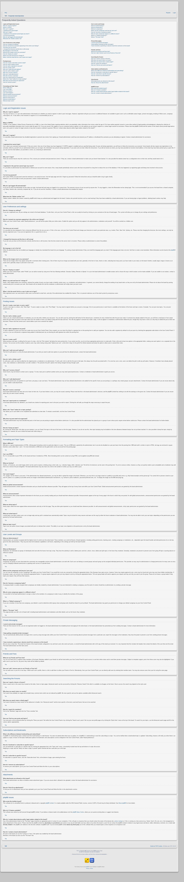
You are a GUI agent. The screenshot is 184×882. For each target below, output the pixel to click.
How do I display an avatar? (10, 54)
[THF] (24, 6)
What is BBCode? (7, 87)
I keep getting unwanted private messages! (102, 44)
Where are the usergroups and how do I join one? (104, 30)
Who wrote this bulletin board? (99, 88)
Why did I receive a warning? (10, 75)
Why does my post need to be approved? (13, 80)
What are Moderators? (97, 27)
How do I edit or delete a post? (11, 64)
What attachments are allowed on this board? (103, 81)
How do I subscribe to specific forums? (101, 74)
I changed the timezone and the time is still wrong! (16, 49)
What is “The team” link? (97, 37)
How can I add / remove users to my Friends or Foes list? (105, 53)
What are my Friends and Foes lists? (100, 51)
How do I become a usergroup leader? (101, 32)
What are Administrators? (97, 25)
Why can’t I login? (7, 32)
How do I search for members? (99, 63)
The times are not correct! (9, 47)
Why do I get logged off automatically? (13, 37)
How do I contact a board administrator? (101, 93)
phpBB (173, 250)
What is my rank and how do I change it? (13, 55)
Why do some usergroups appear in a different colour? (105, 34)
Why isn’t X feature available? (99, 90)
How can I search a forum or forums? (100, 58)
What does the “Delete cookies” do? (12, 38)
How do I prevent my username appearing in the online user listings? (21, 45)
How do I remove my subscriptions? (100, 75)
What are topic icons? (8, 101)
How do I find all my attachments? (100, 82)
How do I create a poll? (9, 67)
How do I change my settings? (11, 44)
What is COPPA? (7, 27)
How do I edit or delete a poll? (11, 71)
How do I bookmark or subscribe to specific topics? (104, 72)
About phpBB (122, 803)
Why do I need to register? (10, 25)
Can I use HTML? (7, 89)
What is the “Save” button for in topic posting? (15, 79)
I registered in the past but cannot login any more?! (16, 34)
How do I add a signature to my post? (12, 66)
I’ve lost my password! (8, 35)
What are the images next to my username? (14, 52)
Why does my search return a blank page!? (102, 62)
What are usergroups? (97, 29)
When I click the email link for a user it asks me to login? (17, 57)
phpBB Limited (50, 803)
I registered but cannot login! (10, 30)
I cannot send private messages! (99, 42)
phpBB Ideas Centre (78, 812)
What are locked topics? (9, 99)
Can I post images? (8, 92)
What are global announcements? (12, 94)
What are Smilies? (8, 91)
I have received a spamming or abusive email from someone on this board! (110, 45)
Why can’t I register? (8, 29)
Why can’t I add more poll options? (12, 69)
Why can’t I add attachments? (10, 74)
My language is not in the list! (10, 50)
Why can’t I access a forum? (10, 72)
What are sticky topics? (9, 97)
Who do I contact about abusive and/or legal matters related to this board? (110, 91)
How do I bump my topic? (9, 82)
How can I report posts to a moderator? (13, 77)
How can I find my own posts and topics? (101, 65)
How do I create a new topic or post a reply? (14, 62)
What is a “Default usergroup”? (99, 35)
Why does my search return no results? (101, 60)
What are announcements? (10, 96)
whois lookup (118, 821)
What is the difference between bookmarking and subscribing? (107, 70)
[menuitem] (5, 13)
